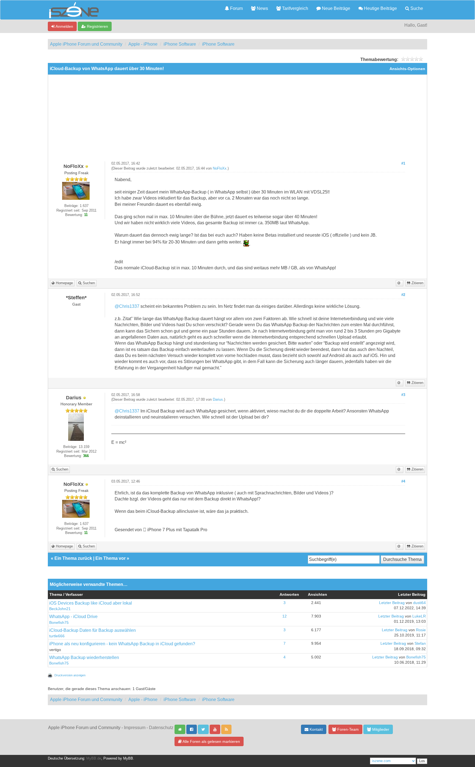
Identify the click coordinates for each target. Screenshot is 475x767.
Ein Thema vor (110, 558)
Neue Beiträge (335, 8)
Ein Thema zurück (73, 558)
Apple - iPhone (143, 44)
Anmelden (64, 26)
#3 (403, 395)
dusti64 (419, 603)
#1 (403, 163)
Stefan (420, 643)
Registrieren (97, 26)
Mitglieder (380, 729)
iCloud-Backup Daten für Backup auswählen (92, 630)
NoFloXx (220, 168)
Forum (236, 8)
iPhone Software (180, 44)
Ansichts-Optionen (407, 69)
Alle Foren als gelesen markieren (211, 741)
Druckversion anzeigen (69, 675)
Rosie (421, 630)
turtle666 (57, 636)
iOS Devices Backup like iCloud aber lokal (90, 603)
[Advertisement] (237, 120)
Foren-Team (347, 729)
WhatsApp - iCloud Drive (73, 616)
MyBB (128, 758)
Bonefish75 (59, 623)
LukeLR (419, 616)
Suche (416, 8)
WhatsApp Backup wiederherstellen (84, 657)
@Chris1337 (127, 306)
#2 (403, 295)
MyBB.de (93, 758)
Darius (218, 400)
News (262, 8)
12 (284, 616)
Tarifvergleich (294, 8)
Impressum (134, 727)
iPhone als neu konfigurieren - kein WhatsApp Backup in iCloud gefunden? (122, 643)
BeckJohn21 (60, 609)
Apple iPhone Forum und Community (86, 44)
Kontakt (315, 729)
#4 (403, 481)
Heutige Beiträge (380, 8)
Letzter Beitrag (392, 603)
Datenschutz (161, 727)
